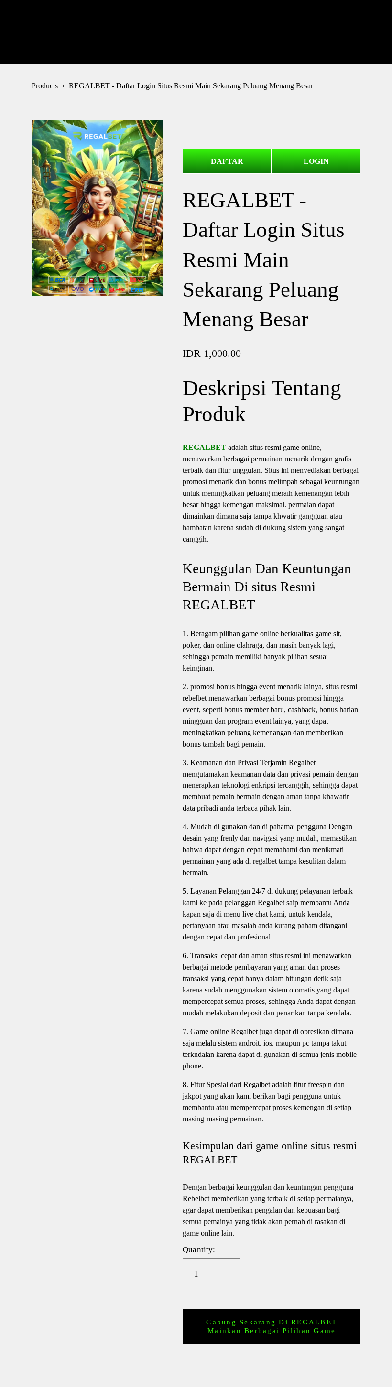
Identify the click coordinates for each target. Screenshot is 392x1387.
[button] (271, 1326)
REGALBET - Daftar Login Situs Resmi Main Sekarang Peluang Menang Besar (191, 86)
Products (45, 86)
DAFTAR (227, 161)
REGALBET (196, 32)
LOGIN (316, 161)
